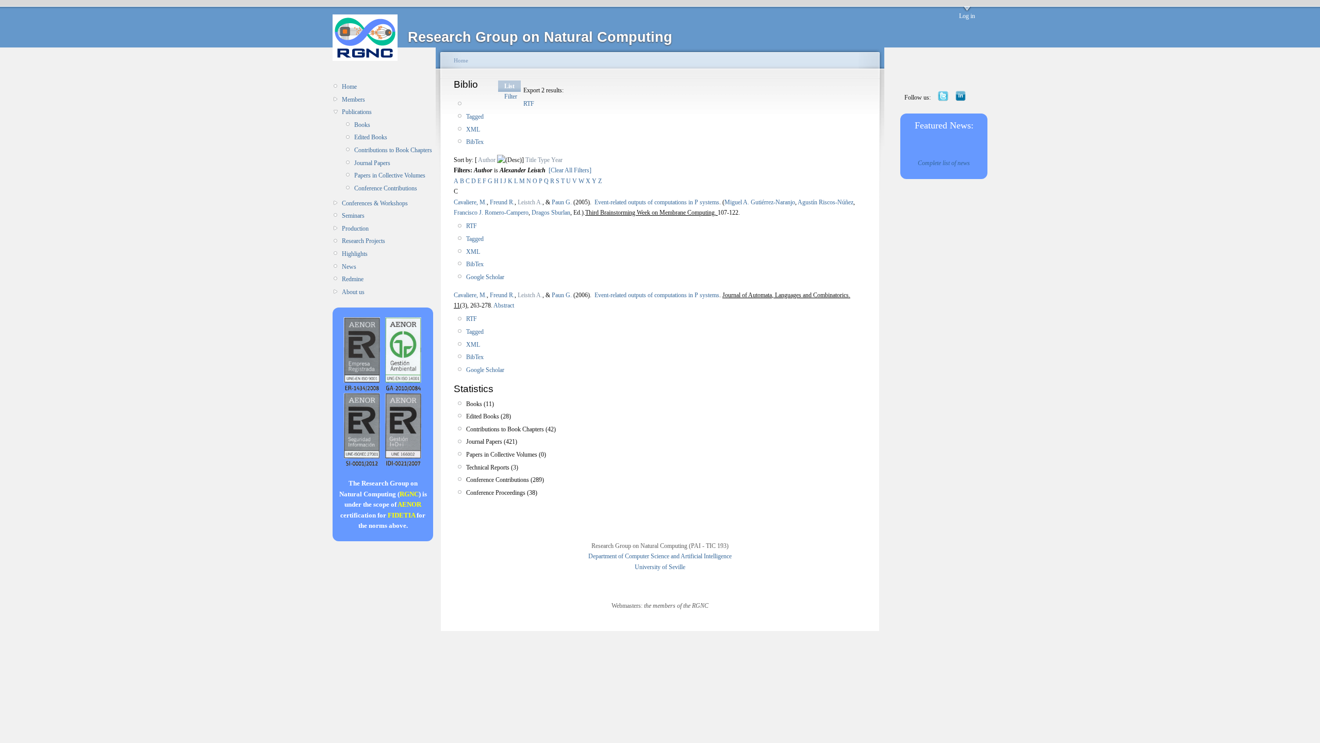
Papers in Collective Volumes (389, 175)
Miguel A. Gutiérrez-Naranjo (759, 202)
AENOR (409, 504)
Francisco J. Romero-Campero (491, 212)
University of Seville (660, 567)
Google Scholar (485, 277)
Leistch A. (530, 202)
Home (349, 86)
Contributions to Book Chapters (393, 150)
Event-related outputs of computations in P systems (657, 202)
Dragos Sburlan (551, 212)
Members (353, 99)
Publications (357, 112)
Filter (510, 96)
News (349, 266)
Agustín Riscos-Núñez (825, 202)
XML (473, 129)
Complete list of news (944, 163)
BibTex (475, 142)
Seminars (353, 215)
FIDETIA (401, 515)
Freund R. (502, 202)
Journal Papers (372, 163)
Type (544, 160)
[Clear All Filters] (570, 170)
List (509, 86)
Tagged (475, 116)
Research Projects (363, 241)
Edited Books (370, 137)
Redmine (353, 279)
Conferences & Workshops (375, 203)
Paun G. (562, 202)
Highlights (355, 253)
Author (487, 160)
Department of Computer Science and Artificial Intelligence (660, 556)
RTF (528, 103)
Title (530, 160)
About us (353, 292)
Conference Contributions (385, 188)
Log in (967, 16)
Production (355, 228)
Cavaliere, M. (470, 202)
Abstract (503, 305)
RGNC (409, 494)
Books (362, 124)
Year (557, 160)
